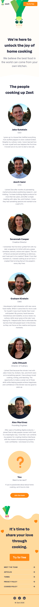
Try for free (30, 4)
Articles (8, 572)
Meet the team (11, 567)
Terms (7, 577)
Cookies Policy (10, 587)
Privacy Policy (10, 582)
